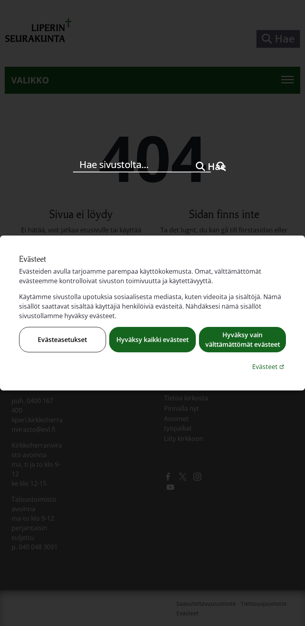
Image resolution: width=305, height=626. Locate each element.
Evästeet (269, 366)
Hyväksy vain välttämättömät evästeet (242, 339)
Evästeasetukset (62, 339)
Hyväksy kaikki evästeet (152, 339)
